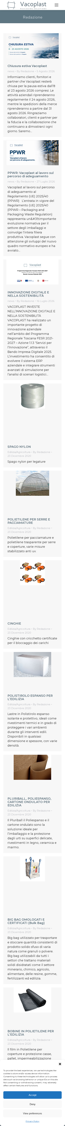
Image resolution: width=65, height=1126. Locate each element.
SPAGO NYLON (19, 447)
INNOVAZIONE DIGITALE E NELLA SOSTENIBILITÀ (28, 294)
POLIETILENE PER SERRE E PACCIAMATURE (29, 521)
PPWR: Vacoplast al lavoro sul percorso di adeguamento (31, 174)
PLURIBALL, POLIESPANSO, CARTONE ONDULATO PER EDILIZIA (29, 802)
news (11, 71)
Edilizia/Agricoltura (19, 452)
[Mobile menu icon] (56, 5)
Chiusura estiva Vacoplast (27, 66)
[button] (60, 1064)
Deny (33, 1104)
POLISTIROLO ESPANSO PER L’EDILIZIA (30, 697)
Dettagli (37, 412)
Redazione (32, 17)
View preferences (32, 1113)
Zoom (28, 412)
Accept (32, 1095)
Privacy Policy (32, 1121)
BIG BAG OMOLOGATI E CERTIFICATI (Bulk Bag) (26, 921)
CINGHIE (14, 623)
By (25, 71)
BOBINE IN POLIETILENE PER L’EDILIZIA (31, 1032)
